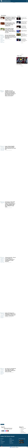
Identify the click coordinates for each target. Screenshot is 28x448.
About (11, 438)
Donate (11, 441)
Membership (12, 440)
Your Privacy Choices (14, 447)
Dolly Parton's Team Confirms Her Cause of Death (24, 18)
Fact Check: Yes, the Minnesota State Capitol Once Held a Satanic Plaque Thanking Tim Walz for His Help (10, 370)
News (1, 440)
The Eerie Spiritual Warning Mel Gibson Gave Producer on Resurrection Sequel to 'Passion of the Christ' (10, 37)
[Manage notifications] (1, 446)
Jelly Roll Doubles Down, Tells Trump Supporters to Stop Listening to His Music (24, 27)
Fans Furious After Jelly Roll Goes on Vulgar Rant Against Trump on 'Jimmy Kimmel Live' (24, 22)
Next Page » (2, 424)
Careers (22, 430)
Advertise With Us (23, 432)
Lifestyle (2, 442)
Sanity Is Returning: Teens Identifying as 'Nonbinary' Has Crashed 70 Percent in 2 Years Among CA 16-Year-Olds (10, 314)
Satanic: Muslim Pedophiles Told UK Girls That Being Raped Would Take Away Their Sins (10, 148)
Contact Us (22, 429)
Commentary (3, 441)
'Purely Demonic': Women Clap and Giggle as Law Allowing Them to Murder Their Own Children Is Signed (10, 18)
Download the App (22, 438)
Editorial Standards (23, 428)
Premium (2, 438)
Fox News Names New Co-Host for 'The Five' (24, 30)
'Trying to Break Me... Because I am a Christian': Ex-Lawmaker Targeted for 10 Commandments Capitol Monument (10, 259)
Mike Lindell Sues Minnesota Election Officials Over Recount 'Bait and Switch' (24, 40)
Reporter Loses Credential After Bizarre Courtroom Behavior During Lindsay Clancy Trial (24, 35)
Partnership (22, 431)
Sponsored (11, 442)
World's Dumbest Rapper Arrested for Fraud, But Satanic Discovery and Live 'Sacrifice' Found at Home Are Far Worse (10, 30)
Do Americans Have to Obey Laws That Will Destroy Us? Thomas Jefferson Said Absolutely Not (10, 24)
